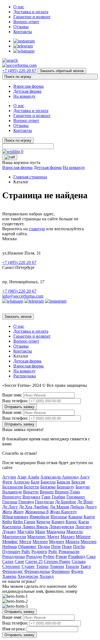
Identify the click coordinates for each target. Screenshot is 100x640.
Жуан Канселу (63, 511)
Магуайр (25, 531)
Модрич (56, 541)
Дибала (77, 506)
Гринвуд (26, 501)
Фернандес (12, 571)
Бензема (48, 487)
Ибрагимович (15, 516)
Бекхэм (78, 482)
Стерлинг (11, 566)
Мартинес (36, 536)
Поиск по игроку (17, 77)
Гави (46, 496)
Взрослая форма (28, 86)
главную (37, 228)
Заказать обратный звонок (62, 71)
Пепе (56, 546)
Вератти (31, 492)
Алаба (33, 477)
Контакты (22, 31)
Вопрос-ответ (26, 21)
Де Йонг (85, 501)
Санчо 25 (34, 561)
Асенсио (21, 482)
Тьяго (85, 566)
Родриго (39, 551)
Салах (8, 561)
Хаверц (9, 576)
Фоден (77, 571)
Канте (89, 516)
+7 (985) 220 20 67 (19, 291)
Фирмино (60, 571)
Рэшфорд (76, 556)
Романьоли (69, 551)
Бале (35, 482)
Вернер (47, 492)
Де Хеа (25, 506)
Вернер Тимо (67, 492)
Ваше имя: (12, 395)
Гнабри (58, 496)
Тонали (72, 566)
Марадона (55, 531)
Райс (25, 551)
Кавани (75, 516)
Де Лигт (10, 506)
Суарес (28, 566)
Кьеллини (11, 526)
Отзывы (21, 26)
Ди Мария (59, 506)
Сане (19, 561)
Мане (40, 531)
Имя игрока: (14, 628)
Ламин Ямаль (35, 526)
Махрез (67, 536)
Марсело (74, 531)
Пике (67, 546)
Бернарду (65, 487)
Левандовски (61, 526)
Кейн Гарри (24, 521)
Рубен (48, 556)
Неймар (9, 546)
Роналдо (34, 556)
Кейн (7, 521)
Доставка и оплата (30, 11)
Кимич (57, 521)
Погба (79, 546)
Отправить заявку (19, 407)
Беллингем (12, 487)
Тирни (42, 566)
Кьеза (83, 521)
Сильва (79, 561)
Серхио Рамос (57, 561)
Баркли (63, 482)
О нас (18, 6)
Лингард (83, 526)
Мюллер (88, 541)
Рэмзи (61, 556)
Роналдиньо (13, 556)
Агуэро (9, 477)
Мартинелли (14, 536)
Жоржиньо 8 (37, 511)
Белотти (31, 487)
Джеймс (41, 506)
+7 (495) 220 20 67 (19, 70)
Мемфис (10, 541)
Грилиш (9, 501)
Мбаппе (83, 536)
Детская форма (27, 91)
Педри (44, 546)
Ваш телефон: (15, 400)
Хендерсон (28, 576)
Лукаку (9, 531)
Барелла (48, 482)
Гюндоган (44, 501)
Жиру (18, 511)
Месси (25, 541)
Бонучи (83, 487)
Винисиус (11, 496)
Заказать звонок (18, 316)
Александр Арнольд (59, 477)
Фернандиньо (37, 571)
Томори (57, 566)
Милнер (40, 541)
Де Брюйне (65, 501)
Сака (91, 556)
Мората (72, 541)
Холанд (46, 576)
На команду (24, 96)
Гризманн (75, 496)
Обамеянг (27, 546)
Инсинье (59, 516)
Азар (21, 477)
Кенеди (43, 521)
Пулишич (11, 551)
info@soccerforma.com (22, 296)
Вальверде (12, 492)
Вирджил (31, 496)
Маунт (53, 536)
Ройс (53, 551)
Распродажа (24, 376)
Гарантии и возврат (32, 16)
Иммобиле (39, 516)
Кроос (71, 521)
